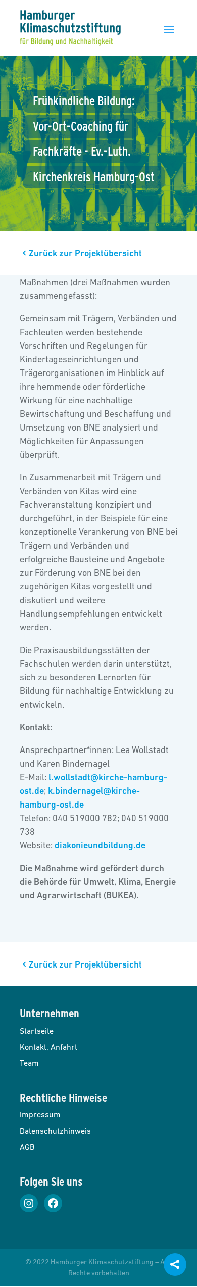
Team (29, 1062)
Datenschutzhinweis (55, 1130)
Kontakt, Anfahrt (48, 1046)
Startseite (37, 1030)
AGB (27, 1146)
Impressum (40, 1114)
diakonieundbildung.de (100, 845)
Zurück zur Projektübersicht (85, 253)
